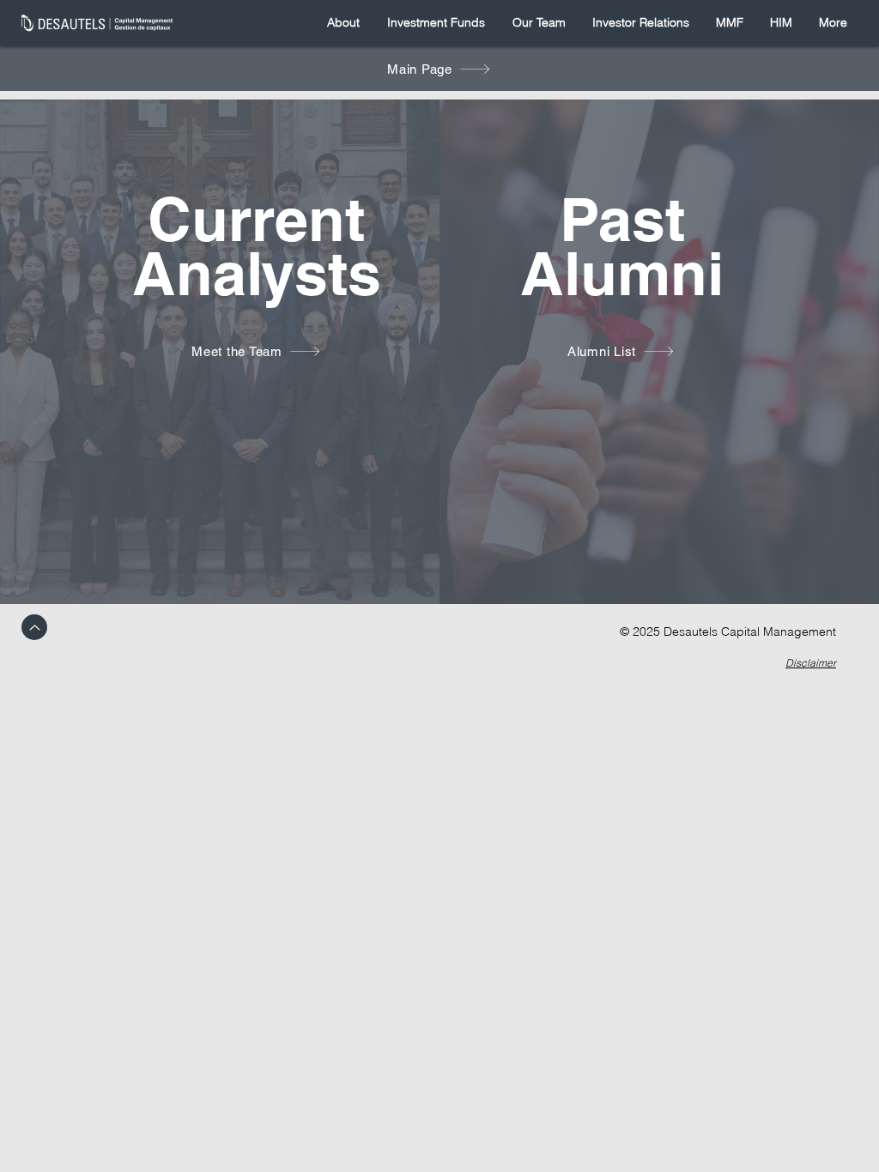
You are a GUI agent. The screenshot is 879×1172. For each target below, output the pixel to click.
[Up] (34, 627)
